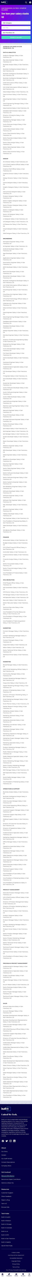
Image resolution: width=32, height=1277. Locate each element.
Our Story (4, 1151)
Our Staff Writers (6, 1158)
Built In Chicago (6, 1224)
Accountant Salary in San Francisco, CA (15, 540)
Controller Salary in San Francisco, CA (14, 552)
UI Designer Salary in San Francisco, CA (15, 219)
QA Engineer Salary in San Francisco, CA (15, 431)
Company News (6, 1166)
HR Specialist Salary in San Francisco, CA (15, 597)
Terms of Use (16, 1267)
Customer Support (7, 1193)
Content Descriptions (8, 1162)
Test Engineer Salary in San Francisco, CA (16, 518)
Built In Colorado (6, 1228)
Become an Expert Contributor (11, 1179)
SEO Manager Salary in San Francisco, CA (16, 770)
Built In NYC (5, 1235)
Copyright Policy (16, 1261)
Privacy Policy (16, 1264)
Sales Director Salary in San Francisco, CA (16, 1065)
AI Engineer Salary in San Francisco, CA (15, 246)
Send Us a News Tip (7, 1183)
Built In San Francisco (8, 1238)
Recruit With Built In (7, 1175)
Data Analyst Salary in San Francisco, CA (15, 92)
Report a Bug (5, 1200)
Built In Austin (5, 1217)
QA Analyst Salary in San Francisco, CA (15, 428)
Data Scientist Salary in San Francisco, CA (16, 108)
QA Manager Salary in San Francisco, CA (15, 434)
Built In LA (4, 1231)
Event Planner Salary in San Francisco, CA (16, 704)
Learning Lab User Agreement (16, 1255)
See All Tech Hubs (6, 1245)
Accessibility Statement (16, 1258)
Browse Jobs (5, 1207)
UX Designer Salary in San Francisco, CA (15, 221)
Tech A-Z (4, 1203)
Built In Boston (6, 1220)
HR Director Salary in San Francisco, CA (15, 592)
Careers (3, 1155)
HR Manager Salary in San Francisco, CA (15, 595)
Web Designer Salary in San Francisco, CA (16, 233)
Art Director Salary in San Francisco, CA (15, 162)
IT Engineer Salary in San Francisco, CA (15, 376)
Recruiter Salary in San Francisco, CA (14, 600)
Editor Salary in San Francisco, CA (13, 647)
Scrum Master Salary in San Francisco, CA (16, 984)
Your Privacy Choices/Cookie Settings (16, 1270)
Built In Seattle (6, 1242)
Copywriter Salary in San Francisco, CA (15, 645)
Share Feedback (6, 1196)
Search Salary (16, 37)
